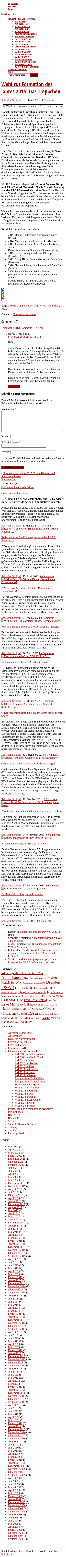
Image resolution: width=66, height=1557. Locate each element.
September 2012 (17, 1365)
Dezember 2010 (16, 1429)
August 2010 (15, 1441)
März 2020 (14, 1180)
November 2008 (17, 1505)
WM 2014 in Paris (22, 49)
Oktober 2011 (15, 1398)
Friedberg (13, 993)
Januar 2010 (14, 1462)
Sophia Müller (9, 1018)
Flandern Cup (8, 479)
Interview (6, 996)
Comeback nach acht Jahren (16, 493)
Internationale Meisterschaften (22, 19)
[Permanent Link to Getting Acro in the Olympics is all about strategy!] (29, 757)
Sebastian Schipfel (11, 100)
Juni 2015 (13, 1265)
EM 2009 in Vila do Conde (25, 62)
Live (5, 1004)
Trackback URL (10, 327)
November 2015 (17, 1249)
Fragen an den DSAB (45, 988)
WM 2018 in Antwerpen (24, 36)
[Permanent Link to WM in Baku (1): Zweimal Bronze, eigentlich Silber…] (31, 620)
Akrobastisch (15, 1035)
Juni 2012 (13, 1374)
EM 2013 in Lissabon (23, 52)
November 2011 (16, 1395)
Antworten (14, 386)
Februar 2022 (15, 1155)
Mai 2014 (13, 1304)
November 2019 (17, 1186)
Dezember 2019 (16, 1183)
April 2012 (14, 1380)
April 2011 (14, 1417)
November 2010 (17, 1432)
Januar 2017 (14, 1219)
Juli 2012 (13, 1371)
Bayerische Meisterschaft (39, 978)
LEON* (19, 1000)
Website (5, 451)
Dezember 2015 (16, 1246)
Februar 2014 (15, 1313)
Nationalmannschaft (16, 1009)
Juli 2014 (13, 1298)
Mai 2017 (13, 1210)
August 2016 (15, 1225)
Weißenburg (14, 1022)
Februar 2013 (15, 1350)
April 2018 (14, 1198)
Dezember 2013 (16, 1319)
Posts (10, 9)
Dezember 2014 (16, 1283)
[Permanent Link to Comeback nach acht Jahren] (17, 487)
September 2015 (17, 1256)
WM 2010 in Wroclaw (23, 59)
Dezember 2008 (16, 1502)
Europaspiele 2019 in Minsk (26, 34)
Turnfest (38, 1018)
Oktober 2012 (15, 1362)
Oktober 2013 (15, 1326)
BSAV (15, 982)
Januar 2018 (14, 1201)
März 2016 (14, 1237)
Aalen (27, 973)
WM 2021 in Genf (22, 29)
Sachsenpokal (44, 1014)
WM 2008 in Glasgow (23, 64)
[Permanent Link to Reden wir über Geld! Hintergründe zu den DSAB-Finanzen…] (33, 531)
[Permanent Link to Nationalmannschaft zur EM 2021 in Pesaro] (26, 837)
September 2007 (17, 1538)
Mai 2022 (13, 1146)
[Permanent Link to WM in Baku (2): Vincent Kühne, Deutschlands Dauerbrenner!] (33, 582)
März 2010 (14, 1456)
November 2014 (17, 1286)
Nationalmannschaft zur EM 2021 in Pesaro (24, 843)
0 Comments (44, 525)
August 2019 (15, 1189)
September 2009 (17, 1475)
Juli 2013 (13, 1335)
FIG (30, 988)
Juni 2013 (13, 1338)
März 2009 (14, 1493)
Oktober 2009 (15, 1471)
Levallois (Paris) (35, 1000)
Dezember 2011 (16, 1392)
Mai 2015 (13, 1268)
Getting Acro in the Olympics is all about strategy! (28, 763)
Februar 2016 (15, 1240)
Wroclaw (26, 1021)
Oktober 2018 (15, 1195)
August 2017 (15, 1207)
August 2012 (15, 1368)
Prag (18, 1014)
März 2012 (14, 1383)
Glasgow (24, 992)
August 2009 (15, 1478)
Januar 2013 (14, 1353)
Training (12, 1127)
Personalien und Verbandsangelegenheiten (30, 1108)
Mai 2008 (13, 1523)
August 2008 (15, 1514)
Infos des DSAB (17, 1048)
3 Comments (48, 701)
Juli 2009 (13, 1481)
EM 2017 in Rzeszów (23, 39)
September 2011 (16, 1402)
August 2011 (15, 1405)
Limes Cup (52, 1000)
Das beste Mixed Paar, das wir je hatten (22, 894)
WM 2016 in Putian (22, 41)
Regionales (14, 1118)
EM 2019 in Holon (22, 31)
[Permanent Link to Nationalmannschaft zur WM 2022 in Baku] (25, 656)
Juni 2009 (13, 1484)
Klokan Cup (33, 996)
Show (11, 1121)
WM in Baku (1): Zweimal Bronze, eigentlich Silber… (30, 626)
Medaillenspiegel (50, 1005)
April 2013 (14, 1344)
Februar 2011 (15, 1423)
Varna (46, 1018)
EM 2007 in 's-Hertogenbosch (31, 1054)
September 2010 (17, 1438)
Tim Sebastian (26, 1018)
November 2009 (17, 1468)
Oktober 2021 (15, 1161)
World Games (20, 21)
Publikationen (15, 1111)
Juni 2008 (13, 1520)
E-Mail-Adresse (10, 442)
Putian (24, 1013)
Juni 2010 (13, 1447)
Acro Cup (37, 973)
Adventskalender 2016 (20, 1032)
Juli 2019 (13, 1192)
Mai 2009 (13, 1487)
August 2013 (15, 1332)
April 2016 (14, 1234)
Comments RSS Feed (31, 327)
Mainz (14, 1004)
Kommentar (8, 409)
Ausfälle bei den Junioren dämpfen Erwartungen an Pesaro (32, 811)
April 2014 (14, 1307)
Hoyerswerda (38, 992)
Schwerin (54, 1014)
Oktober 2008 (15, 1508)
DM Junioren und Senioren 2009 (32, 983)
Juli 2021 (13, 1167)
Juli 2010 (13, 1444)
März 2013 (14, 1347)
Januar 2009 (14, 1499)
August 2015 (15, 1259)
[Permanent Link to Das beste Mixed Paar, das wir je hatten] (23, 888)
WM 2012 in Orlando (23, 54)
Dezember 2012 (16, 1356)
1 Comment (48, 100)
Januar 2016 (14, 1243)
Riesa (4, 308)
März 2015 (14, 1274)
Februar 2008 (15, 1529)
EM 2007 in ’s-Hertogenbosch (27, 67)
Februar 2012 (15, 1386)
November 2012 (17, 1359)
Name (5, 436)
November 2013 (17, 1322)
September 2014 (17, 1292)
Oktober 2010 (15, 1435)
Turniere (12, 1130)
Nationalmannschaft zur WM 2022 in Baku (24, 662)
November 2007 (17, 1532)
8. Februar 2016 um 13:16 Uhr (24, 336)
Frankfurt (5, 993)
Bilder (10, 72)
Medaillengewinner (31, 1004)
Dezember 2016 (16, 1222)
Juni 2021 (13, 1170)
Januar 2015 (14, 1280)
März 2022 (14, 1152)
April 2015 (14, 1271)
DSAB (7, 987)
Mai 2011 (13, 1414)
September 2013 (17, 1329)
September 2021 (17, 1164)
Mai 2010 (13, 1450)
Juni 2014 (13, 1301)
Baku (26, 978)
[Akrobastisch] (9, 14)
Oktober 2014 (15, 1289)
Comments (13, 6)
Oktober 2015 (15, 1253)
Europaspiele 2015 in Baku (25, 46)
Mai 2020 (13, 1176)
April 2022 (14, 1149)
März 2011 (14, 1420)
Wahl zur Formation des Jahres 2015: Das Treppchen (30, 87)
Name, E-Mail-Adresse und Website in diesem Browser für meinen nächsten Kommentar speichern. (33, 460)
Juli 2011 (13, 1408)
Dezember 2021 (16, 1158)
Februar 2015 (15, 1277)
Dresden (12, 305)
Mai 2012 (13, 1377)
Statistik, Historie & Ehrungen (24, 1124)
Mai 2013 (13, 1341)
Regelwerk (14, 1114)
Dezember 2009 (16, 1465)
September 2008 (17, 1511)
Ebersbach (21, 988)
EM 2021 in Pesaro (22, 26)
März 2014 (14, 1310)
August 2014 (15, 1295)
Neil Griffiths (37, 1009)
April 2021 (14, 1173)
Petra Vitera (40, 305)
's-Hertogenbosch (12, 973)
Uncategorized (16, 1133)
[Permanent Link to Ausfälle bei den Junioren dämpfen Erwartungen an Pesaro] (33, 805)
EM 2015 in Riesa (21, 44)
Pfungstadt (53, 305)
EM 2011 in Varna (22, 57)
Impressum (13, 3)
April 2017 (14, 1213)
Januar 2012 (14, 1389)
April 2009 (14, 1490)
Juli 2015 (13, 1262)
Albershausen (12, 977)
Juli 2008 (13, 1517)
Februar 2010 (15, 1459)
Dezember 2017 (16, 1204)
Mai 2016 (13, 1231)
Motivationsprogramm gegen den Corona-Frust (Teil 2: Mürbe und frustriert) (33, 953)
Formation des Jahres (17, 69)
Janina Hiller (20, 996)
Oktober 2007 (15, 1535)
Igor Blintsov (25, 305)
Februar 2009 (15, 1496)
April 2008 (14, 1526)
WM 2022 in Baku (22, 24)
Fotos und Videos (17, 1045)
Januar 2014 (14, 1316)
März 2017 (14, 1216)
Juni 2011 (13, 1411)
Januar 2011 (14, 1426)
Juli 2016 (13, 1228)
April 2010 (14, 1453)
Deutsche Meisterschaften (22, 1038)
